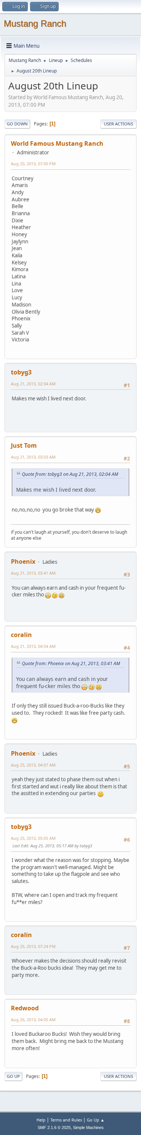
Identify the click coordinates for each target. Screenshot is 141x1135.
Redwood (25, 1008)
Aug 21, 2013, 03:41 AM (33, 573)
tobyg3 (21, 372)
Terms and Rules (66, 1120)
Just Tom (24, 445)
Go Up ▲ (96, 1120)
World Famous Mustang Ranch (57, 143)
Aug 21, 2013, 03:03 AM (33, 457)
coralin (21, 635)
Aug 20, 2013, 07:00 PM (33, 163)
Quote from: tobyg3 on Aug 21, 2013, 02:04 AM (70, 474)
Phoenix (23, 561)
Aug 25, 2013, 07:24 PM (33, 946)
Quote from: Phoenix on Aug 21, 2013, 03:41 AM (71, 663)
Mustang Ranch (35, 23)
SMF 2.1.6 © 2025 (54, 1127)
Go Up (13, 1076)
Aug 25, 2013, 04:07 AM (33, 765)
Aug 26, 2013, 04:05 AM (33, 1019)
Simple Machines (88, 1127)
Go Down (17, 124)
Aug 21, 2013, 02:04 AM (33, 383)
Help (40, 1120)
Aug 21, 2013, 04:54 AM (33, 646)
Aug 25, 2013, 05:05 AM (33, 838)
